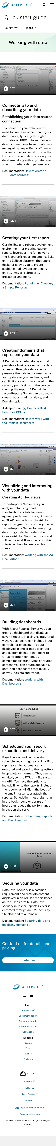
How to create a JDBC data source (24, 173)
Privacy (28, 1100)
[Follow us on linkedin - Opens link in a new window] (25, 996)
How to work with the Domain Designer (25, 421)
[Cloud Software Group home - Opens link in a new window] (28, 1073)
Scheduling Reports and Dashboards (27, 818)
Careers (28, 1081)
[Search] (44, 5)
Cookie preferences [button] (30, 1114)
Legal (28, 1088)
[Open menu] (52, 4)
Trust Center (28, 1094)
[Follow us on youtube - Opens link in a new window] (32, 996)
